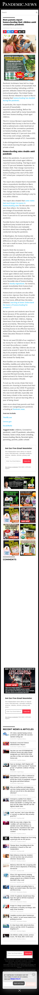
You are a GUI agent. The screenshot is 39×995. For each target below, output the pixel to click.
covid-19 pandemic (18, 432)
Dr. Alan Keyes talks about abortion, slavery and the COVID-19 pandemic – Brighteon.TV (22, 927)
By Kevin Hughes (21, 931)
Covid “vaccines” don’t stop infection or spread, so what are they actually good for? (22, 814)
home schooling (27, 435)
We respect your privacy (27, 964)
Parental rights (27, 437)
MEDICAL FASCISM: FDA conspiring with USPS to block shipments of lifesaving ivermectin (23, 866)
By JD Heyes (21, 772)
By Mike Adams (21, 760)
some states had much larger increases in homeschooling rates (19, 203)
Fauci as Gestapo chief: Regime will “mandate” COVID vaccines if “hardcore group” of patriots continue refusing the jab (23, 767)
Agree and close (19, 983)
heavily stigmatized (16, 284)
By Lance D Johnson (23, 795)
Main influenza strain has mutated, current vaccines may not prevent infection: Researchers (21, 857)
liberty (17, 437)
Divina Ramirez (17, 28)
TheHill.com (7, 417)
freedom (6, 435)
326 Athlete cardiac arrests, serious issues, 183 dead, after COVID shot (22, 936)
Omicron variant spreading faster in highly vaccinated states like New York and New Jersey (23, 888)
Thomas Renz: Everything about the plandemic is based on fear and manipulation (22, 847)
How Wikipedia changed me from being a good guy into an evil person (23, 838)
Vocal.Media (7, 426)
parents (14, 440)
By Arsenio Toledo (22, 892)
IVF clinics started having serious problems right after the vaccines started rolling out (21, 735)
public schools (23, 440)
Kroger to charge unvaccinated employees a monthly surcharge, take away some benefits (23, 907)
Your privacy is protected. (11, 467)
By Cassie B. (20, 911)
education (30, 432)
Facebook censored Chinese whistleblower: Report (19, 743)
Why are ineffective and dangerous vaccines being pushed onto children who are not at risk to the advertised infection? (22, 790)
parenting (7, 440)
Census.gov (7, 422)
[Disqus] (19, 588)
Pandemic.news (19, 409)
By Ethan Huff (20, 818)
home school (15, 435)
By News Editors (22, 739)
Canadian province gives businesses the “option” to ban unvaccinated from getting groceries (23, 917)
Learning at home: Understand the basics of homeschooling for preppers (18, 305)
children (18, 430)
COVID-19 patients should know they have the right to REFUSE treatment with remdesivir (22, 898)
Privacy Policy (15, 979)
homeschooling (9, 437)
